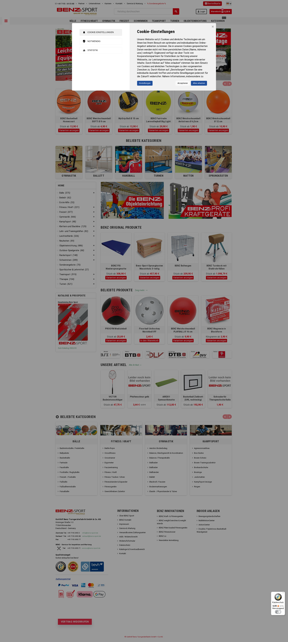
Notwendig (91, 41)
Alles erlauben (199, 83)
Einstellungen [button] (145, 83)
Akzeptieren (182, 83)
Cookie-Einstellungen (98, 32)
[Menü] (283, 593)
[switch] (278, 612)
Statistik (90, 50)
